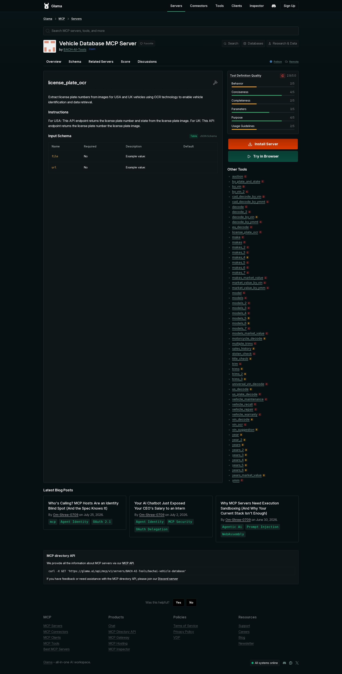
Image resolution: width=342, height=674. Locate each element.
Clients (237, 6)
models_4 (239, 313)
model (237, 293)
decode (238, 207)
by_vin (236, 186)
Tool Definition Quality (245, 75)
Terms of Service (185, 626)
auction (237, 176)
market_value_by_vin (247, 283)
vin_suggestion (243, 430)
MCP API (128, 563)
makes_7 (238, 272)
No (191, 602)
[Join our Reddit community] (290, 663)
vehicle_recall (242, 404)
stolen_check (242, 354)
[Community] (274, 6)
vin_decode (241, 419)
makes (237, 242)
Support (244, 626)
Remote (294, 61)
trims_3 (237, 379)
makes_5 (238, 262)
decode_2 (239, 212)
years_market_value (247, 475)
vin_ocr (237, 424)
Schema (75, 62)
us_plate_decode (244, 394)
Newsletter (246, 643)
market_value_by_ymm (248, 288)
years (236, 445)
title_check (240, 359)
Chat (111, 626)
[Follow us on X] (297, 663)
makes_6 (238, 268)
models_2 (239, 303)
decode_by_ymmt (245, 222)
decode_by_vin (243, 217)
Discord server (168, 578)
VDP (176, 637)
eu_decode (240, 227)
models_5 (239, 318)
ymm (235, 480)
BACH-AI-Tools (75, 49)
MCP (62, 18)
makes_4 (238, 257)
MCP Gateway (118, 637)
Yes (178, 602)
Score (125, 62)
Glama (47, 18)
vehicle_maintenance (248, 399)
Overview (53, 62)
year (235, 435)
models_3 (239, 308)
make (236, 237)
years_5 (238, 465)
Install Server (266, 144)
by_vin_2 (238, 192)
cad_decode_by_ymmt (248, 202)
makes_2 (238, 247)
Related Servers (101, 62)
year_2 (237, 440)
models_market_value (248, 333)
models (237, 298)
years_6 (238, 470)
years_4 (238, 460)
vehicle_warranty (244, 414)
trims (235, 369)
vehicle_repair (242, 409)
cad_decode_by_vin (246, 196)
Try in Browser (266, 156)
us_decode (240, 389)
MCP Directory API (122, 632)
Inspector (257, 6)
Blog (241, 637)
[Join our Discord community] (284, 663)
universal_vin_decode (248, 384)
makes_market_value (247, 278)
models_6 (239, 323)
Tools (219, 6)
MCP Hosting (117, 643)
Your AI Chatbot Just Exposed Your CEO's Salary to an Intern (159, 505)
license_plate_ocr (245, 232)
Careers (244, 632)
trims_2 (237, 374)
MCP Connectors (55, 632)
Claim (92, 48)
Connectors (198, 6)
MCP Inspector (119, 649)
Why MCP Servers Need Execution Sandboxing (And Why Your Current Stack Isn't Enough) (250, 508)
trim (235, 364)
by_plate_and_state (246, 181)
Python (278, 61)
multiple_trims (242, 344)
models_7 (239, 328)
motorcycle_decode (247, 338)
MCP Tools (51, 643)
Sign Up (289, 6)
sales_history (241, 348)
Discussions (147, 62)
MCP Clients (52, 637)
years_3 (238, 455)
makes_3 (238, 252)
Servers (176, 6)
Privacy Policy (183, 632)
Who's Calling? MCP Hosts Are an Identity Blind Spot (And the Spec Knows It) (83, 505)
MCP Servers (52, 626)
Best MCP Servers (56, 649)
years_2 (238, 450)
